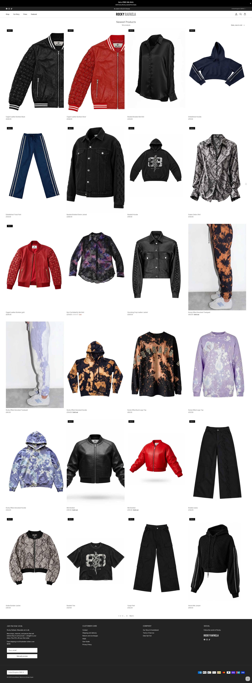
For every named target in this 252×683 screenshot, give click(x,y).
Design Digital (29, 677)
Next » (132, 616)
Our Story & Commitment (151, 630)
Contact (85, 630)
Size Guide (86, 641)
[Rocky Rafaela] (126, 14)
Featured (34, 14)
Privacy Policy (87, 644)
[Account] (235, 14)
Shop (7, 14)
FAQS (84, 639)
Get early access (22, 656)
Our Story (16, 14)
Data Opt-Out (147, 636)
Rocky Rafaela (15, 677)
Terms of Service (148, 633)
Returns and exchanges (90, 636)
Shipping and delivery (89, 633)
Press (25, 14)
